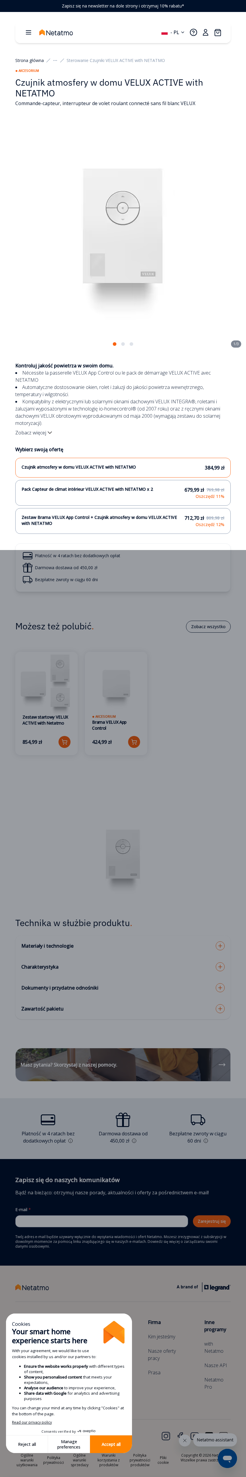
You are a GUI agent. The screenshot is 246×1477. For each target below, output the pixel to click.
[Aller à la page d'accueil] (62, 32)
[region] (123, 6)
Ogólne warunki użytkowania (27, 1460)
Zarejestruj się (212, 1221)
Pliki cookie (163, 1460)
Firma (154, 1322)
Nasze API (215, 1365)
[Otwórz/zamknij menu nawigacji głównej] (28, 32)
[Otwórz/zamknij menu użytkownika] (205, 32)
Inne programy (215, 1326)
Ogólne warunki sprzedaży (79, 1460)
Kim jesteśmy (161, 1336)
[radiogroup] (123, 496)
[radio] (123, 468)
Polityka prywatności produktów (140, 1460)
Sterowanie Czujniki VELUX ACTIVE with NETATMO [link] (116, 60)
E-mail (23, 1209)
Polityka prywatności (53, 1460)
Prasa (154, 1372)
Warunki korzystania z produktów (109, 1460)
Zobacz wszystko (208, 626)
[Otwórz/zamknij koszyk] (217, 32)
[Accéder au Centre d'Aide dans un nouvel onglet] (193, 32)
